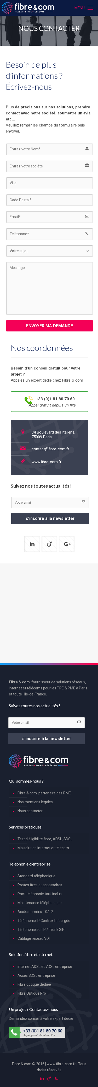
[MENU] (91, 7)
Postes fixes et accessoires (40, 885)
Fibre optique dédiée (34, 984)
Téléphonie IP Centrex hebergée (44, 921)
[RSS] (56, 1078)
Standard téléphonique (36, 876)
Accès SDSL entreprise (36, 975)
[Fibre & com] (28, 8)
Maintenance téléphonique (40, 903)
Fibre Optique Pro (32, 993)
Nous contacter (30, 811)
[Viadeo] (49, 1078)
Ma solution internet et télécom (43, 848)
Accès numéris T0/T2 (35, 912)
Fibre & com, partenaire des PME (44, 793)
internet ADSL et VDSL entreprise (45, 966)
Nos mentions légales (35, 802)
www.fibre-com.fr (46, 462)
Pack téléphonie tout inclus (40, 894)
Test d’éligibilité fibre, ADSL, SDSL (45, 839)
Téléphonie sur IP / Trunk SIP (41, 929)
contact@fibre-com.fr (50, 449)
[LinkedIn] (42, 1078)
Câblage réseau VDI (34, 938)
